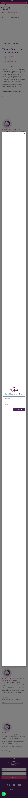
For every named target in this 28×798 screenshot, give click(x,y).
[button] (3, 794)
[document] (14, 399)
